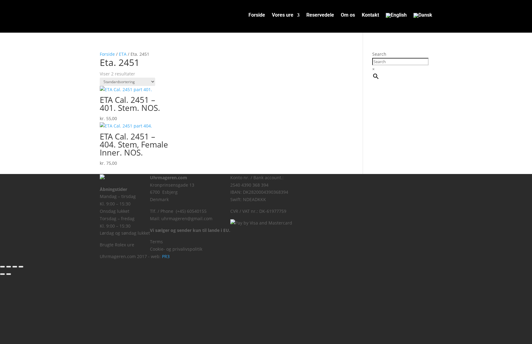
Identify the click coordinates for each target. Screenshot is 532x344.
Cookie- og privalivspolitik (176, 249)
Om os (348, 15)
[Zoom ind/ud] (2, 267)
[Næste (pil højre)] (8, 274)
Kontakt (370, 15)
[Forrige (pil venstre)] (2, 274)
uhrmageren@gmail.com (186, 218)
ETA (123, 54)
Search (379, 54)
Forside (256, 15)
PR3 (166, 256)
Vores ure (282, 15)
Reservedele (320, 15)
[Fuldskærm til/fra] (8, 267)
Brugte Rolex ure (117, 245)
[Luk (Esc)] (20, 267)
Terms (156, 242)
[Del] (14, 267)
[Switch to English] (396, 16)
